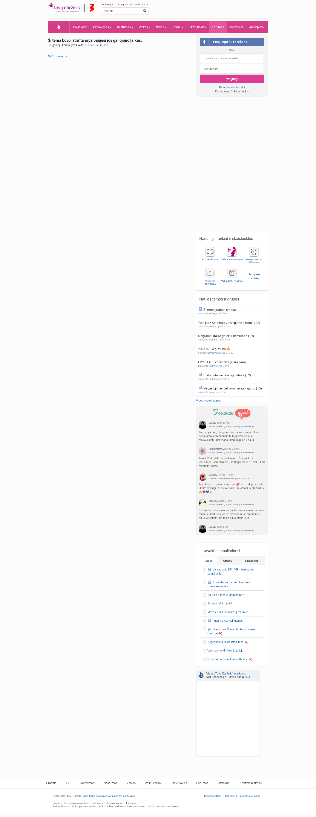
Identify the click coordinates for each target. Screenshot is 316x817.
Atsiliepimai (256, 27)
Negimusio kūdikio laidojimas (225, 642)
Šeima (160, 27)
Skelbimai (236, 27)
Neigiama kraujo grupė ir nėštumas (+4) (226, 336)
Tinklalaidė (80, 27)
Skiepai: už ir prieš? (219, 603)
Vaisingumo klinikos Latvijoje (225, 650)
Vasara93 (213, 501)
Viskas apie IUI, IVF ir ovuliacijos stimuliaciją (231, 426)
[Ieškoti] (144, 10)
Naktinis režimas (250, 783)
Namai (176, 27)
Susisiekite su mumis (250, 796)
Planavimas (101, 27)
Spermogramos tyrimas (220, 309)
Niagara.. (213, 339)
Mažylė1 (213, 326)
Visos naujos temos (208, 400)
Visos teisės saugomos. (95, 796)
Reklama (230, 796)
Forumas (218, 27)
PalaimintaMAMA (217, 449)
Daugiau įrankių (254, 276)
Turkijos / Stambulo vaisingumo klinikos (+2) (229, 323)
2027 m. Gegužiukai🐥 (214, 349)
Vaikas (143, 27)
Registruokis (241, 91)
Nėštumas (124, 27)
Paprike (213, 366)
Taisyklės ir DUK (212, 796)
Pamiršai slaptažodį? (232, 87)
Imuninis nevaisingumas (228, 620)
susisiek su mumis (97, 45)
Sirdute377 (214, 475)
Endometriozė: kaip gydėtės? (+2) (227, 375)
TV (67, 783)
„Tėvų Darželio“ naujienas (230, 673)
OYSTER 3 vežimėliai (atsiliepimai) (223, 362)
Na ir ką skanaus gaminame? (225, 594)
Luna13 (212, 423)
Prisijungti (232, 79)
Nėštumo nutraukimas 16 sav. (229, 659)
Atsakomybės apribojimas (121, 796)
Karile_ (212, 313)
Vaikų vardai (153, 783)
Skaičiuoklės (197, 27)
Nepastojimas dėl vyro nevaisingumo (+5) (232, 388)
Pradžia (59, 27)
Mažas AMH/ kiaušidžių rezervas (228, 612)
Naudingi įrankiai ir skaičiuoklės (226, 238)
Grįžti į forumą (57, 56)
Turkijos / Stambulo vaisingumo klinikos (229, 478)
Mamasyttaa (213, 352)
